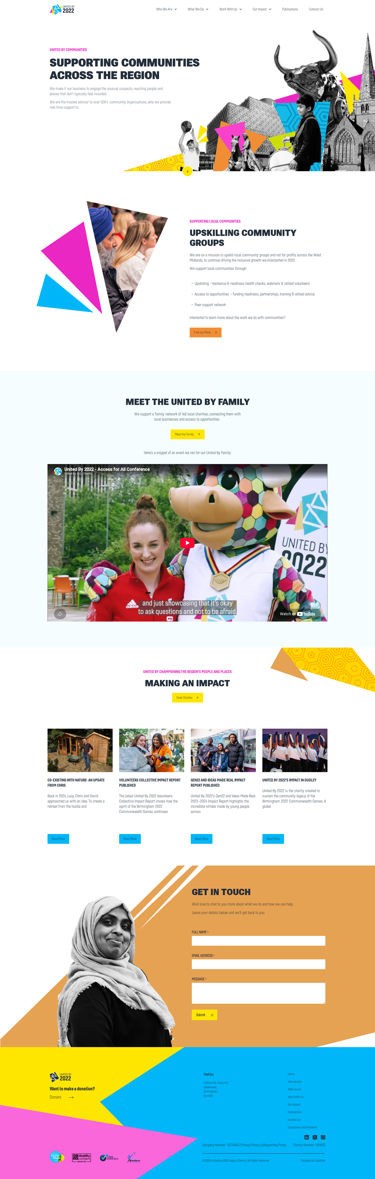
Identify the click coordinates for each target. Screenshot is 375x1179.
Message (199, 979)
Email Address (203, 955)
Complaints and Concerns (302, 1127)
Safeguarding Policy (273, 1145)
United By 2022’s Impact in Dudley (289, 780)
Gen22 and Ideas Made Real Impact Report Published (218, 783)
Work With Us (228, 9)
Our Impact (260, 9)
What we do (196, 9)
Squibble (320, 1160)
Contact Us (316, 9)
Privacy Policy (250, 1145)
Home (291, 1074)
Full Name (200, 932)
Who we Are (164, 9)
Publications (290, 9)
